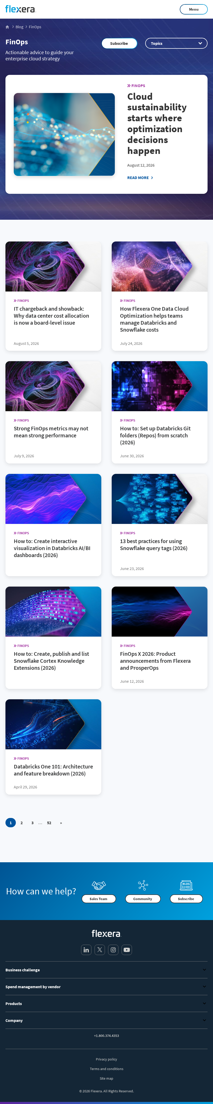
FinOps (16, 41)
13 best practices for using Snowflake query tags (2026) (154, 544)
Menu (194, 9)
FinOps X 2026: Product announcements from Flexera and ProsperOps (155, 660)
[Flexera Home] (7, 27)
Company (14, 1020)
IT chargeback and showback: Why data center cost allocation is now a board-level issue (51, 315)
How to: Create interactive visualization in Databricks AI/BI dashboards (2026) (52, 548)
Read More (138, 177)
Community (142, 898)
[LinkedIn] (86, 950)
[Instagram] (113, 950)
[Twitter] (100, 950)
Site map (106, 1078)
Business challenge (22, 969)
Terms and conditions (106, 1068)
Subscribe (119, 43)
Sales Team (98, 898)
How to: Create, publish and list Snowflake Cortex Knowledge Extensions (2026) (51, 660)
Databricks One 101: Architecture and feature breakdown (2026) (53, 770)
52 (49, 822)
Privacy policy (106, 1059)
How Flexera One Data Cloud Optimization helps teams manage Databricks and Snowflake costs (154, 319)
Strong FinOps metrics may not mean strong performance (51, 432)
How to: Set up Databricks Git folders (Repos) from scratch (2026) (155, 435)
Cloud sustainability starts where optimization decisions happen (157, 123)
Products (13, 1003)
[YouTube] (127, 950)
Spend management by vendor (33, 986)
